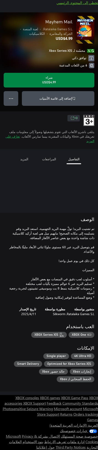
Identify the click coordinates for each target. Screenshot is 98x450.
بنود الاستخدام (33, 441)
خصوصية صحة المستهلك (79, 436)
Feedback (54, 403)
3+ (75, 118)
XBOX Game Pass (74, 397)
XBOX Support (34, 403)
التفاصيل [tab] (74, 159)
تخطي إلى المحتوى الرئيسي (77, 2)
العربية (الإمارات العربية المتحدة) (73, 425)
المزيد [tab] (24, 159)
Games (92, 419)
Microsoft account (68, 408)
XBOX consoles (27, 397)
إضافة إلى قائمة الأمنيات (55, 98)
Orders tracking (85, 414)
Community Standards (80, 403)
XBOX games (50, 397)
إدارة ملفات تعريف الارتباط (64, 441)
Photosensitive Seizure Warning (28, 408)
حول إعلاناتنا (45, 447)
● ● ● (11, 98)
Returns (66, 414)
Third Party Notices (71, 447)
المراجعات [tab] (49, 159)
